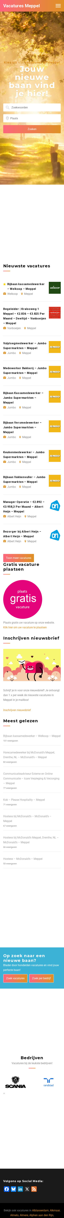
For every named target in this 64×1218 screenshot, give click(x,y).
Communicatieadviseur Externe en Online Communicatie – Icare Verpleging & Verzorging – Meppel (31, 778)
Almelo (14, 1215)
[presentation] (3, 1093)
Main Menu (58, 5)
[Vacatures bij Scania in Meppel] (15, 1082)
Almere (24, 1215)
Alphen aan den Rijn (41, 1215)
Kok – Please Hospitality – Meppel (24, 799)
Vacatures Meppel (21, 5)
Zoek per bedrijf (41, 978)
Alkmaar (55, 1210)
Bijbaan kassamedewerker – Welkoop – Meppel (32, 736)
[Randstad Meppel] (48, 1082)
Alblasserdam (40, 1210)
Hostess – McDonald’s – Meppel (22, 858)
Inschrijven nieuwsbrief (17, 710)
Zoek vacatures (15, 978)
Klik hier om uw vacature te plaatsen (25, 627)
